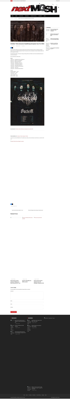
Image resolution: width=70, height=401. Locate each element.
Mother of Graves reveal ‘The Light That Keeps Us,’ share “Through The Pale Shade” (37, 388)
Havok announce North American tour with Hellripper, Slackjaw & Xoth (39, 282)
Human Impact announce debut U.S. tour (17, 210)
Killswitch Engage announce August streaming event (35, 210)
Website (11, 307)
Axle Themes (58, 397)
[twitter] (50, 1)
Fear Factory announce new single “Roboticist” (19, 0)
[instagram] (51, 1)
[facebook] (49, 1)
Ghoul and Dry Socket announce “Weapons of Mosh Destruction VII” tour (15, 282)
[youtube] (53, 1)
